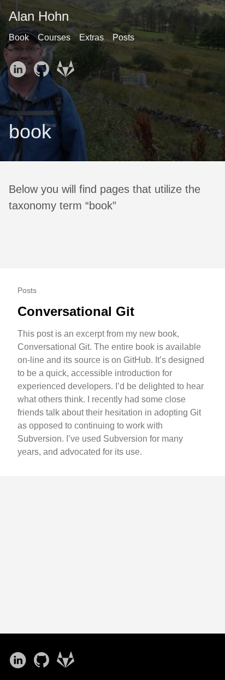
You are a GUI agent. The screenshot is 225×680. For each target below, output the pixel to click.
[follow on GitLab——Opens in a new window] (68, 65)
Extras (91, 37)
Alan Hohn (39, 16)
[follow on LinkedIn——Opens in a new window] (20, 65)
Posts (123, 37)
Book (19, 37)
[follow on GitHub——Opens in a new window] (44, 65)
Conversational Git (75, 311)
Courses (54, 37)
